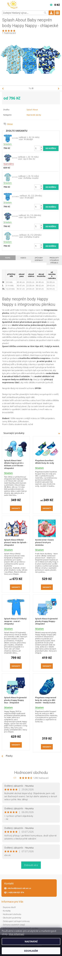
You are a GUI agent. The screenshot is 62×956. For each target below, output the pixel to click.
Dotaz (10, 124)
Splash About (32, 109)
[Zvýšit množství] (41, 147)
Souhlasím (31, 950)
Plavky (9, 755)
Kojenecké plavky (34, 115)
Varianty (16, 508)
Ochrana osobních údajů (14, 924)
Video (23, 258)
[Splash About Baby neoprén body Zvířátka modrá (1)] (7, 176)
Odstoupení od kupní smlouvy (16, 921)
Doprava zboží (9, 907)
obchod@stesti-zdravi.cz (19, 888)
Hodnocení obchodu (31, 772)
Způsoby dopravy (39, 259)
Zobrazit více (31, 865)
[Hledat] (45, 13)
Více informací (16, 934)
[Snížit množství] (41, 149)
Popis (7, 258)
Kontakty (7, 910)
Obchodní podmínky (12, 917)
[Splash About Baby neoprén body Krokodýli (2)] (7, 138)
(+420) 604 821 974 (15, 892)
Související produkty (13, 433)
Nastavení (31, 941)
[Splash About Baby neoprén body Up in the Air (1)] (7, 157)
